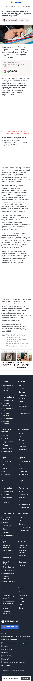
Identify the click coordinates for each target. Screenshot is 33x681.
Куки (15, 678)
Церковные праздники (23, 546)
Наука (3, 458)
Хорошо (25, 678)
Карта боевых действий (7, 518)
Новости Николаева (6, 422)
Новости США (7, 488)
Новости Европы (8, 485)
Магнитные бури (24, 504)
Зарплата (22, 385)
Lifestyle (20, 481)
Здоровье (21, 458)
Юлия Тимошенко (9, 573)
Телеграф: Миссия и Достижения (13, 662)
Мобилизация (23, 513)
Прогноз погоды (24, 413)
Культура (22, 497)
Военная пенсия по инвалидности (8, 602)
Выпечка (22, 592)
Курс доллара (7, 448)
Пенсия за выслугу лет (7, 612)
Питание (22, 465)
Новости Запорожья (6, 404)
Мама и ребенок (24, 461)
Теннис (21, 440)
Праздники (22, 542)
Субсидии (22, 395)
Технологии (7, 461)
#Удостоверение (12, 346)
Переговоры (7, 526)
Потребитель (23, 488)
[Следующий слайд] (31, 6)
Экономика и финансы (6, 430)
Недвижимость (8, 442)
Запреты (22, 559)
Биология (6, 468)
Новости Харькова (6, 389)
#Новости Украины (12, 341)
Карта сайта (6, 659)
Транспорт (6, 438)
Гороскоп (22, 485)
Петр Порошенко (8, 570)
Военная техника (8, 535)
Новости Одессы (8, 397)
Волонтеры (7, 532)
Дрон (4, 471)
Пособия (22, 410)
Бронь (21, 521)
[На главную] (16, 2)
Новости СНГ (7, 494)
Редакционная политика (10, 640)
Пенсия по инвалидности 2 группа (8, 596)
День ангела (23, 562)
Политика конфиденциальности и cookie (16, 636)
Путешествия (23, 494)
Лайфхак (22, 501)
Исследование (24, 474)
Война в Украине (7, 513)
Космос (5, 465)
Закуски (21, 608)
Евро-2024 (22, 446)
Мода (21, 491)
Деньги (5, 435)
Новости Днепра (8, 394)
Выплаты (22, 392)
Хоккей (21, 443)
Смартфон (6, 474)
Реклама (5, 646)
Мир (2, 481)
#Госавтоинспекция (13, 337)
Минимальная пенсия (7, 607)
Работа (21, 389)
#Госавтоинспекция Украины (16, 339)
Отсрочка (22, 524)
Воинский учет (24, 530)
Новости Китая (8, 497)
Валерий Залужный (6, 563)
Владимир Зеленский (6, 546)
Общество (21, 381)
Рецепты (21, 588)
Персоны (4, 542)
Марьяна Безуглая (6, 577)
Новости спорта (23, 429)
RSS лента (6, 665)
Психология (23, 471)
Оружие (5, 529)
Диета (21, 468)
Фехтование (23, 449)
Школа (21, 401)
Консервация (23, 595)
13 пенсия (6, 592)
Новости (4, 381)
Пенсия (4, 588)
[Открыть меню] (2, 2)
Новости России (8, 491)
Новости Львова (8, 400)
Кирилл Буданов (8, 567)
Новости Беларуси (6, 501)
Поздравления (24, 507)
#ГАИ (7, 335)
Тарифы (5, 445)
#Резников (22, 346)
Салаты (21, 605)
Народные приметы (22, 551)
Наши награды (7, 649)
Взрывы (5, 522)
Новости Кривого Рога (8, 409)
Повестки (22, 517)
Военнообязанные (25, 527)
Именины (22, 565)
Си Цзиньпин (7, 554)
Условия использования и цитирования (15, 643)
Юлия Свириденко (9, 581)
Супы (21, 598)
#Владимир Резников (17, 335)
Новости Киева (8, 385)
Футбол (21, 433)
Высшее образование (23, 405)
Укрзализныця (7, 451)
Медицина (22, 398)
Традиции (22, 555)
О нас (4, 633)
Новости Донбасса (6, 414)
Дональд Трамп (8, 550)
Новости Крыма (8, 418)
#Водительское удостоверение (17, 344)
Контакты (5, 652)
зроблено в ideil (6, 675)
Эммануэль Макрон (7, 558)
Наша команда (7, 656)
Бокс (20, 437)
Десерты (22, 601)
